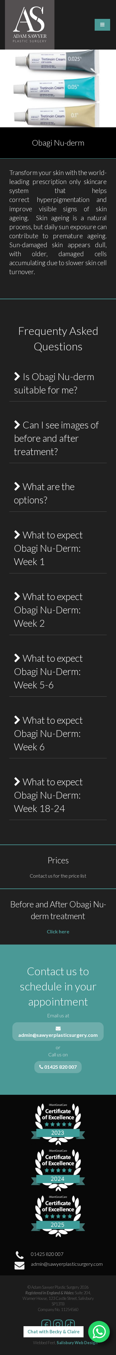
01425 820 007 (47, 1254)
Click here (58, 931)
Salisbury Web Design (77, 1342)
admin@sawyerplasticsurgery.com (67, 1264)
